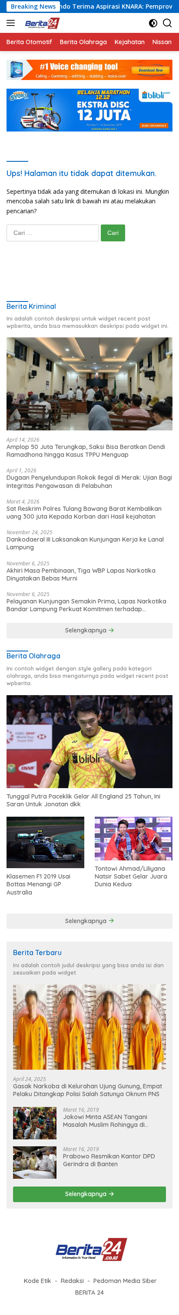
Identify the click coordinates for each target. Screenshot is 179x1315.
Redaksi (72, 1281)
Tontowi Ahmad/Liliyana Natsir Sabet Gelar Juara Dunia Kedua (131, 876)
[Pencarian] (167, 23)
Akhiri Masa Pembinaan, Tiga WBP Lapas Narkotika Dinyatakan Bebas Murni (81, 574)
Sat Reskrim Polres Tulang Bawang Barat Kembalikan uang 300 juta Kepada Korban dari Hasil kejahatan (84, 512)
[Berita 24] (40, 23)
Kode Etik (37, 1281)
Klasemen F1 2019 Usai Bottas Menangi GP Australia (38, 884)
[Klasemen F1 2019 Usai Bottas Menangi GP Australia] (45, 842)
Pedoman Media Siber (125, 1281)
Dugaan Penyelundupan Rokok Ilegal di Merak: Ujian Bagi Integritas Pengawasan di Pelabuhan (89, 481)
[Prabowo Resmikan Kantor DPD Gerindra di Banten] (34, 1162)
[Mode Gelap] (153, 23)
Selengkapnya (86, 630)
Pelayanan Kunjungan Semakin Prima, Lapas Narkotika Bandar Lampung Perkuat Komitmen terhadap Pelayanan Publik (86, 605)
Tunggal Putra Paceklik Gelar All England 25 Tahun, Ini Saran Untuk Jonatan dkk (83, 800)
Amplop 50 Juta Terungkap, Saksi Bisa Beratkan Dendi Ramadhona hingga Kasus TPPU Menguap (86, 451)
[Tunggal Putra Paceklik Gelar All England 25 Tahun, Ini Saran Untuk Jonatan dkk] (89, 741)
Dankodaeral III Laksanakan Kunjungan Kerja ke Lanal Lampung (85, 543)
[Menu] (12, 23)
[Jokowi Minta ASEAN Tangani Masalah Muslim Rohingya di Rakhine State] (34, 1123)
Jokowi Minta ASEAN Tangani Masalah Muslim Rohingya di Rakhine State (105, 1121)
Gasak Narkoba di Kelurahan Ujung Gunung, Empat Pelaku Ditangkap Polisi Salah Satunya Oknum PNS (87, 1090)
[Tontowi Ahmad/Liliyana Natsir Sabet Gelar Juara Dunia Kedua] (133, 838)
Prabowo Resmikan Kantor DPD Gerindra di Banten (109, 1160)
